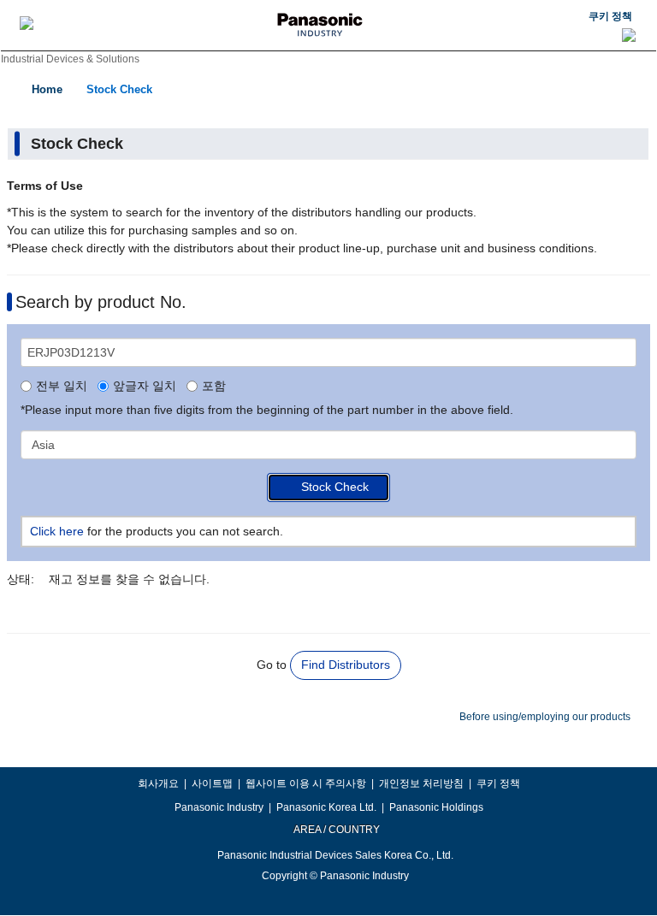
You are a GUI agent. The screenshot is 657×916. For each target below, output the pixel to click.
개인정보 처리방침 (421, 783)
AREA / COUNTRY (336, 830)
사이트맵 (212, 783)
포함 (214, 387)
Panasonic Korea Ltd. (326, 807)
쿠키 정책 (610, 16)
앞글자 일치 (144, 387)
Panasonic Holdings (436, 807)
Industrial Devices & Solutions (70, 59)
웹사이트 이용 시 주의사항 (306, 783)
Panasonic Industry (219, 807)
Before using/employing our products (544, 717)
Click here (57, 531)
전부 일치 (61, 387)
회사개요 (158, 783)
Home (47, 89)
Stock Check (119, 89)
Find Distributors (345, 664)
